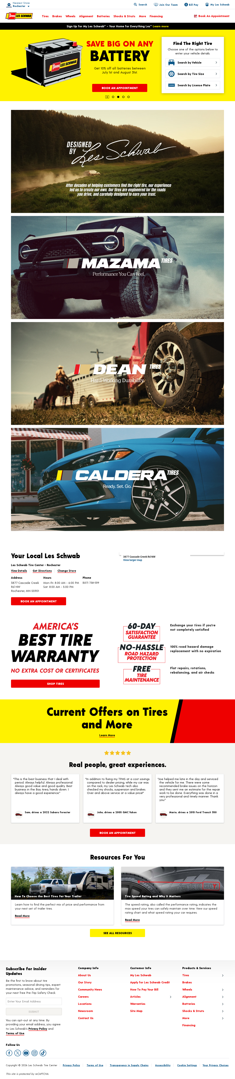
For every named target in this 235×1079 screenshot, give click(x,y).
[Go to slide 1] (113, 97)
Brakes (57, 16)
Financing (156, 16)
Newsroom (85, 1011)
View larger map (132, 560)
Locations (85, 1003)
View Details (19, 570)
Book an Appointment (213, 16)
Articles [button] (135, 996)
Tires (45, 16)
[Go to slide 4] (128, 97)
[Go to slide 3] (123, 97)
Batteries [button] (188, 1003)
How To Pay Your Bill (144, 989)
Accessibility (163, 1065)
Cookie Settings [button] (187, 1065)
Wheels (70, 16)
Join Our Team (168, 4)
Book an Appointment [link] (39, 601)
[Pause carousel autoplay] (107, 96)
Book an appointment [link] (118, 832)
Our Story (85, 982)
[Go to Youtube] (26, 1053)
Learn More (107, 735)
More (142, 16)
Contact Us (85, 1018)
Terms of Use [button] (15, 1033)
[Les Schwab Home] (19, 16)
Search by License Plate (194, 85)
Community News (90, 989)
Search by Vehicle (189, 62)
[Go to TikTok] (43, 1053)
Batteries (103, 16)
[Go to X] (17, 1053)
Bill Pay (193, 4)
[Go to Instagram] (34, 1053)
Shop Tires (55, 683)
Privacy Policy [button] (37, 1028)
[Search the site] (140, 4)
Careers (83, 996)
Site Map (136, 1011)
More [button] (185, 1018)
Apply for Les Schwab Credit (150, 982)
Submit (33, 1011)
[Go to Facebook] (9, 1053)
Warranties (137, 1003)
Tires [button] (185, 975)
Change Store (66, 570)
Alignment (86, 16)
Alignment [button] (189, 996)
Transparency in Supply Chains (129, 1065)
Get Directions (42, 570)
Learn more (161, 26)
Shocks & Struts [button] (193, 1011)
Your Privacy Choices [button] (216, 1065)
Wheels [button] (187, 989)
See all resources (117, 933)
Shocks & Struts (124, 16)
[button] (17, 4)
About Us (84, 975)
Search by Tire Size (191, 73)
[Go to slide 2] (118, 97)
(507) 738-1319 (91, 582)
